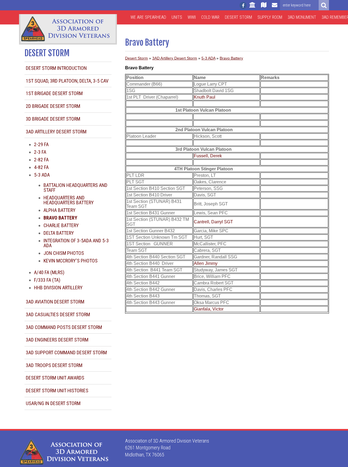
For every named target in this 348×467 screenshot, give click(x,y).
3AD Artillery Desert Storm (56, 131)
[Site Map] (263, 7)
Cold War (210, 17)
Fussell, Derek (208, 155)
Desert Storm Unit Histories (57, 390)
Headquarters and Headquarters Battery (69, 200)
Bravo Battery (231, 58)
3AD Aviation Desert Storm (55, 302)
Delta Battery (59, 233)
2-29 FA (41, 144)
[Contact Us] (274, 7)
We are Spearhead (148, 17)
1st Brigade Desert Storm (54, 93)
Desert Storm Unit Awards (55, 378)
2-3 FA (40, 152)
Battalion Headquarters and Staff (75, 187)
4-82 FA (41, 167)
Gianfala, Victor (208, 309)
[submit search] (324, 5)
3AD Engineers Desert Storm (57, 340)
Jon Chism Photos (64, 253)
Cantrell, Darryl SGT (213, 222)
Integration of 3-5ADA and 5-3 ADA (76, 243)
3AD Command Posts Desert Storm (64, 327)
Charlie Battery (61, 225)
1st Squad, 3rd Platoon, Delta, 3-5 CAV (67, 81)
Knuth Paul (204, 97)
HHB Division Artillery (58, 287)
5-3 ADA (42, 175)
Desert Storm (238, 17)
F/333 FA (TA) (47, 280)
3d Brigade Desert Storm (53, 119)
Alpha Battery (60, 210)
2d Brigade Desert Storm (53, 106)
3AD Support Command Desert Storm (66, 352)
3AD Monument (302, 17)
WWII (192, 17)
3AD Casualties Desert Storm (58, 314)
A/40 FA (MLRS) (49, 272)
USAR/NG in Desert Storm (53, 403)
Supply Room (269, 17)
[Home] (252, 7)
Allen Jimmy (205, 263)
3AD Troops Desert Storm (54, 365)
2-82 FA (41, 159)
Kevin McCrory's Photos (71, 261)
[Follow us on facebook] (243, 5)
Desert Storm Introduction (56, 68)
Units (177, 17)
